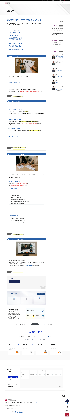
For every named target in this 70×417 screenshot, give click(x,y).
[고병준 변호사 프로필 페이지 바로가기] (57, 56)
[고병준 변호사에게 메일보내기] (62, 54)
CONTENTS (42, 29)
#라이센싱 (31, 339)
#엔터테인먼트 (27, 339)
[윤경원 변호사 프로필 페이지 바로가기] (57, 88)
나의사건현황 (43, 0)
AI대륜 (64, 0)
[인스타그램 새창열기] (13, 412)
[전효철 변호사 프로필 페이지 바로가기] (57, 76)
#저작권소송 (40, 339)
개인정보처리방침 (13, 402)
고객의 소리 (48, 0)
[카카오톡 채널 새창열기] (9, 412)
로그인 (40, 0)
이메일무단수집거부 (26, 402)
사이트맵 (31, 402)
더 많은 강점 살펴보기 (40, 293)
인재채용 (60, 0)
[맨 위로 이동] (63, 396)
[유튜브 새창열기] (11, 412)
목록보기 (35, 324)
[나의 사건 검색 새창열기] (6, 412)
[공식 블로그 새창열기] (7, 412)
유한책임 (21, 402)
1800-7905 (54, 0)
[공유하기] (62, 21)
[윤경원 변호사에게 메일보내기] (62, 86)
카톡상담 (67, 407)
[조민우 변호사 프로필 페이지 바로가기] (57, 63)
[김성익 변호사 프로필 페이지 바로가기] (57, 70)
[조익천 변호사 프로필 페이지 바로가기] (57, 82)
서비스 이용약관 (7, 402)
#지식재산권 (35, 339)
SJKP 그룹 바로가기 (58, 399)
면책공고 (17, 402)
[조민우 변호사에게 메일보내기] (62, 61)
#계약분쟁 (43, 339)
